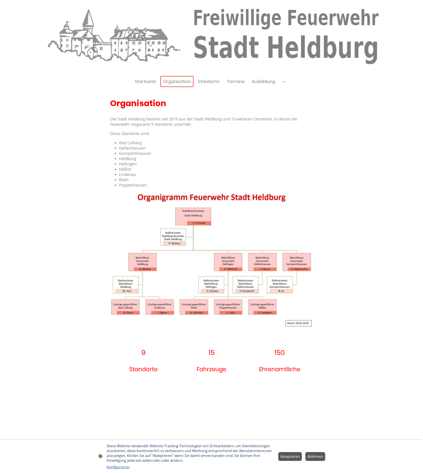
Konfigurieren (118, 467)
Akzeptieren (290, 456)
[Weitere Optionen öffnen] (284, 81)
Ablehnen (315, 456)
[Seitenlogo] (126, 70)
